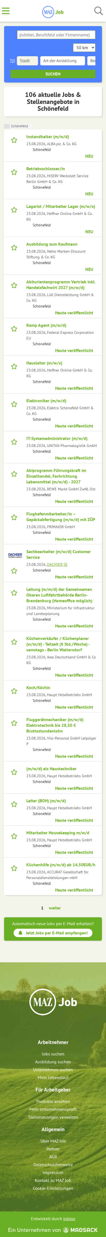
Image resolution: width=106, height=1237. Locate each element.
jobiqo (69, 1218)
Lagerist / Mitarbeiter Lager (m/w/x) (60, 206)
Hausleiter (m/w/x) (44, 363)
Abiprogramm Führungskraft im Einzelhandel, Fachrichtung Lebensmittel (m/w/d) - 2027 (56, 476)
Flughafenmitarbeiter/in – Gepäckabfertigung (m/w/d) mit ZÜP (60, 516)
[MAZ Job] (53, 11)
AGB (53, 1156)
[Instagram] (58, 1027)
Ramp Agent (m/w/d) (46, 325)
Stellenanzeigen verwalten (53, 1117)
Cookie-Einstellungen (53, 1188)
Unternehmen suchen (53, 1069)
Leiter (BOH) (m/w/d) (46, 800)
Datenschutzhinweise (53, 1164)
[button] (14, 60)
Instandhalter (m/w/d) (47, 136)
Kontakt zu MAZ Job (53, 1180)
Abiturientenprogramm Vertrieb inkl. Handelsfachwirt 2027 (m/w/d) (60, 284)
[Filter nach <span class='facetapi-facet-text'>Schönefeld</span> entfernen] (7, 126)
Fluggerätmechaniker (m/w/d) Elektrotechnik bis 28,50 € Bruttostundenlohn (54, 725)
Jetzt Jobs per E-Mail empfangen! (57, 932)
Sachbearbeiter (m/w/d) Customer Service (58, 554)
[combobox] (56, 34)
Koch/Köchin (38, 687)
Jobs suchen (53, 1054)
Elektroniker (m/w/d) (46, 400)
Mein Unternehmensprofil (53, 1109)
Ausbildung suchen (53, 1061)
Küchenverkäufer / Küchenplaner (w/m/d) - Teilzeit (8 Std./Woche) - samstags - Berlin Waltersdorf (58, 644)
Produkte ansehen (53, 1101)
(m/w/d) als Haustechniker (51, 768)
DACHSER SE (57, 564)
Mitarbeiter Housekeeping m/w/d (57, 832)
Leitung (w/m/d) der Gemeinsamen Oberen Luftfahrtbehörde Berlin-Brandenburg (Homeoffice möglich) (59, 594)
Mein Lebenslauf (53, 1077)
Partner (53, 1149)
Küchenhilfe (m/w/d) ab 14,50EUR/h (60, 864)
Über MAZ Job (53, 1141)
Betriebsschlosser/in (45, 168)
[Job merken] (15, 139)
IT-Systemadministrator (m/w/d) (57, 438)
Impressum (53, 1172)
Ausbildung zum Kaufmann (51, 244)
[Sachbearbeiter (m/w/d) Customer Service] (15, 555)
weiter (55, 908)
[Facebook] (49, 1027)
